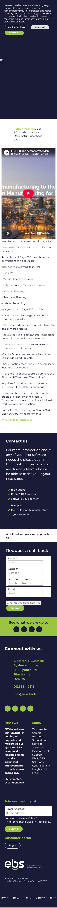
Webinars (29, 128)
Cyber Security (41, 765)
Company (14, 568)
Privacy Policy (42, 821)
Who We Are (40, 729)
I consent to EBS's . (31, 821)
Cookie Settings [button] (16, 27)
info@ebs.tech (25, 694)
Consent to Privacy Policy (21, 818)
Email (12, 589)
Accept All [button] (14, 32)
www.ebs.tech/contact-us (17, 419)
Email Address (16, 808)
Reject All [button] (40, 27)
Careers (36, 732)
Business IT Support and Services (40, 740)
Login (12, 845)
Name (12, 558)
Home (17, 128)
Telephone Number (20, 579)
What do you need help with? (25, 598)
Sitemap (24, 878)
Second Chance (14, 782)
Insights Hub (40, 769)
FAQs (35, 772)
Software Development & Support (42, 751)
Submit (15, 608)
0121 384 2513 (24, 686)
